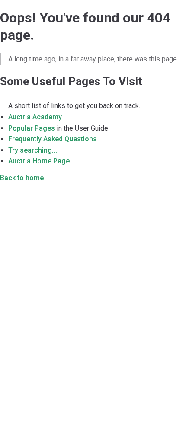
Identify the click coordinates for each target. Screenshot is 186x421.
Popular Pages (31, 128)
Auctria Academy (35, 117)
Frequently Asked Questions (52, 139)
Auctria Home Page (39, 161)
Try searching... (32, 150)
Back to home (22, 178)
